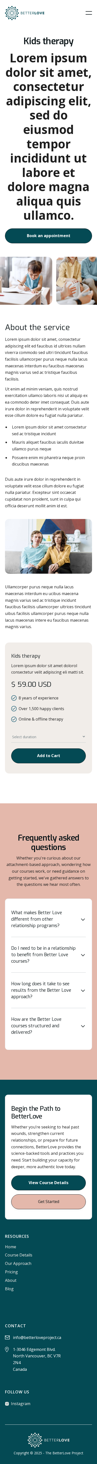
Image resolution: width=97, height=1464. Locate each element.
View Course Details (48, 1182)
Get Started (48, 1201)
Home (10, 1246)
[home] (24, 13)
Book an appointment (48, 235)
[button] (89, 13)
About (10, 1280)
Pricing (11, 1272)
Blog (9, 1289)
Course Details (18, 1255)
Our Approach (18, 1263)
